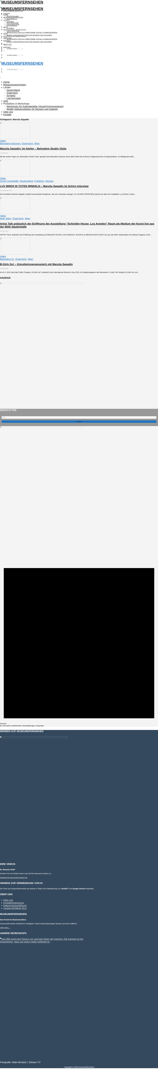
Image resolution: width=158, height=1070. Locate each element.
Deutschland (13, 23)
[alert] (79, 638)
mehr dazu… (5, 928)
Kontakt (7, 47)
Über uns (7, 44)
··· (4, 50)
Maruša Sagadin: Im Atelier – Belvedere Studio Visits (33, 148)
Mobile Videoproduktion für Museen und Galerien (29, 35)
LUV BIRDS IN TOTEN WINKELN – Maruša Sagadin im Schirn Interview (44, 186)
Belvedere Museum (10, 143)
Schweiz (10, 28)
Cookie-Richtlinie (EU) (15, 908)
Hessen (49, 181)
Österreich (12, 19)
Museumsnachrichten (13, 11)
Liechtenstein (13, 31)
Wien (37, 143)
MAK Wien (5, 218)
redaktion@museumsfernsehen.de (13, 878)
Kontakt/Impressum (13, 902)
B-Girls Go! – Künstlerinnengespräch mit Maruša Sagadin (36, 264)
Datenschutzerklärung (15, 905)
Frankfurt (39, 181)
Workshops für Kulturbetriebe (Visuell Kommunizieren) (32, 32)
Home (5, 15)
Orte (5, 27)
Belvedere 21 (7, 259)
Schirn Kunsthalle (9, 181)
